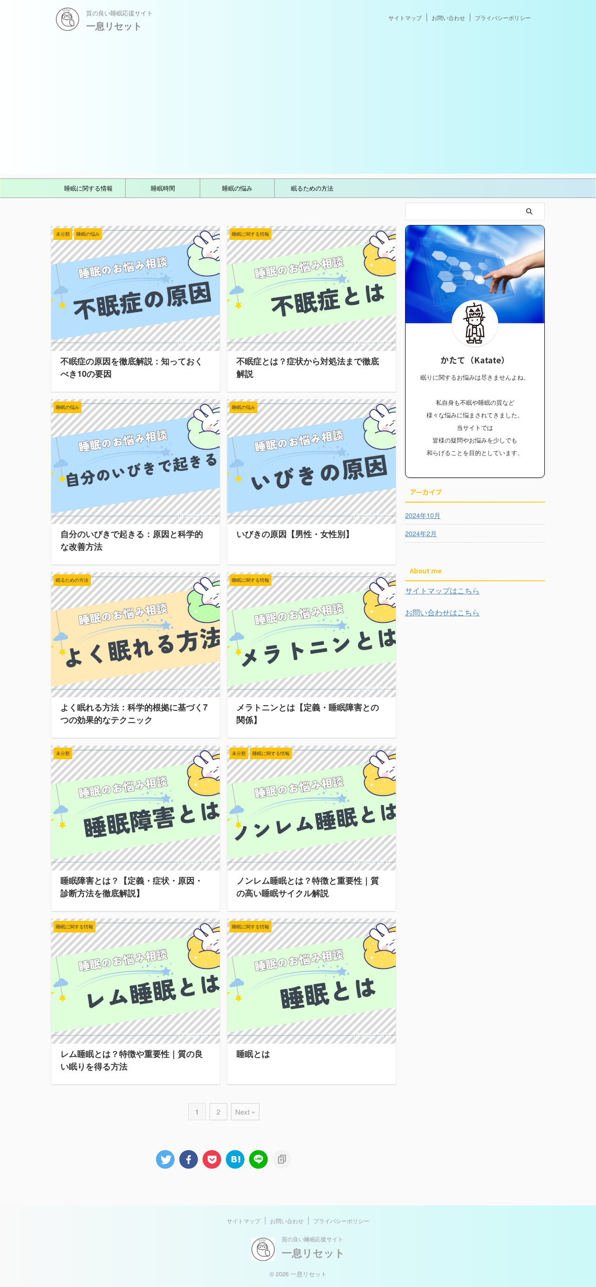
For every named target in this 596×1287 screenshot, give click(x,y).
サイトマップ (405, 17)
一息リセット (114, 25)
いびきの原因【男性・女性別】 (295, 534)
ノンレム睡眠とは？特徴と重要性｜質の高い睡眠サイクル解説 (308, 886)
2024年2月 (421, 533)
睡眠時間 (163, 188)
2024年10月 (422, 515)
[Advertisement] (298, 108)
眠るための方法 (312, 188)
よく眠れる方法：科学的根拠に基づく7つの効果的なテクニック (134, 713)
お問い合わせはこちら (442, 612)
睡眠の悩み (237, 188)
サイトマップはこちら (442, 590)
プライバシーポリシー (503, 17)
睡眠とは (253, 1054)
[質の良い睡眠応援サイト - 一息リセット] (235, 1159)
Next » (245, 1112)
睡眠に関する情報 (88, 188)
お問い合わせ (448, 17)
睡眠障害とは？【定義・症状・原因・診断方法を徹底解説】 (132, 886)
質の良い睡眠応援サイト (312, 1239)
